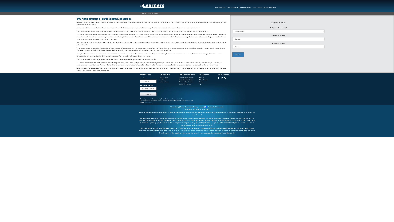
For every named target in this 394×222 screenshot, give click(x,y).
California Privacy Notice (216, 107)
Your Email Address (146, 85)
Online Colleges (164, 82)
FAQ (200, 84)
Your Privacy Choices (197, 107)
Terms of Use (184, 107)
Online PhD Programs (185, 84)
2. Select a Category (278, 35)
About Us (201, 78)
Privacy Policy (148, 102)
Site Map (201, 82)
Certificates (163, 80)
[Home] (152, 5)
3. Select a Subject (278, 43)
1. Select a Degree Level (278, 28)
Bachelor (185, 80)
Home (144, 13)
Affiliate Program (203, 80)
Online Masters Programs (186, 82)
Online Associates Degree (186, 78)
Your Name (143, 78)
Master (156, 13)
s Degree (190, 80)
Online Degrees (164, 78)
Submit (148, 94)
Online (181, 80)
